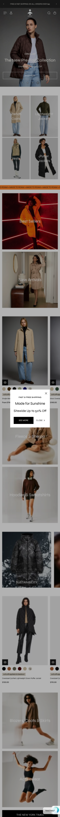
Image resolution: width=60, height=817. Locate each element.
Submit (19, 429)
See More (23, 420)
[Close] (54, 385)
